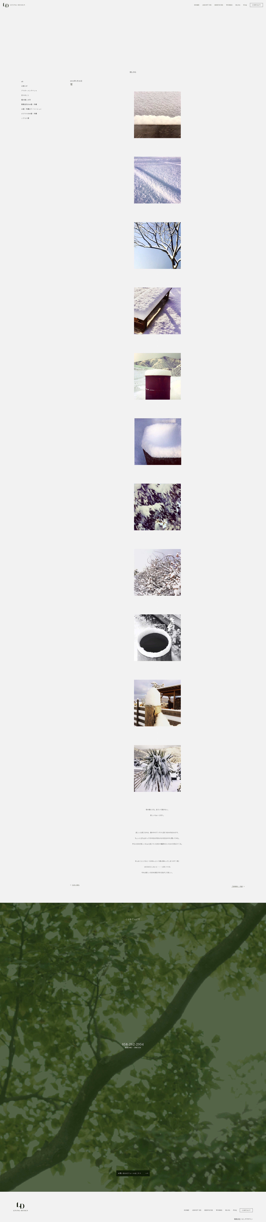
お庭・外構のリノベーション (31, 109)
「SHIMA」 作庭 (237, 886)
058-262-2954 (133, 1044)
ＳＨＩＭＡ (75, 885)
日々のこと (25, 95)
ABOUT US (207, 5)
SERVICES (219, 5)
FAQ (245, 5)
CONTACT (256, 5)
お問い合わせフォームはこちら (129, 1173)
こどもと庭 (25, 118)
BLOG (238, 5)
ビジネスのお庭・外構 (29, 113)
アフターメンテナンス (29, 90)
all (22, 81)
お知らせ (24, 86)
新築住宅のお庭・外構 (29, 104)
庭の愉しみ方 (26, 100)
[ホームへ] (20, 1206)
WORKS (229, 5)
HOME (196, 5)
